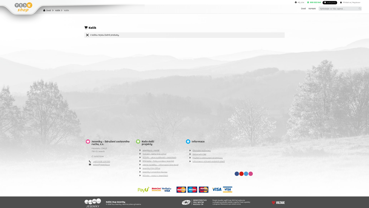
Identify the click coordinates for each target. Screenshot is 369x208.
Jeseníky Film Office (151, 168)
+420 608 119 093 (101, 161)
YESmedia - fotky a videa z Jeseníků (158, 161)
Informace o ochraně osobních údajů (209, 161)
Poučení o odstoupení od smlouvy (208, 158)
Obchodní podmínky (202, 150)
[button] (350, 2)
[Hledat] (359, 8)
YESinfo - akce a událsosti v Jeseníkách (159, 157)
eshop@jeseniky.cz (101, 164)
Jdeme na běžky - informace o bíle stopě (160, 165)
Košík (57, 10)
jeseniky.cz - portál (151, 150)
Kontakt (312, 9)
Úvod (23, 7)
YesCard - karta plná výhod (154, 154)
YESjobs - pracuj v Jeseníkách (155, 175)
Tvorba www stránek (278, 202)
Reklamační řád (199, 154)
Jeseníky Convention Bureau (155, 172)
